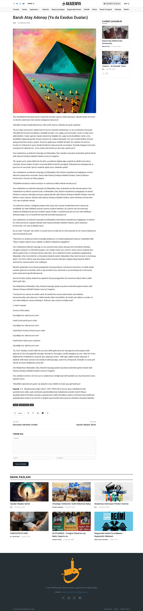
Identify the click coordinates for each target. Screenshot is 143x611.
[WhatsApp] (38, 413)
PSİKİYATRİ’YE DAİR (19, 533)
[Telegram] (43, 413)
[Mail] (17, 4)
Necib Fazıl (106, 46)
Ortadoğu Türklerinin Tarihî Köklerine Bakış (71, 504)
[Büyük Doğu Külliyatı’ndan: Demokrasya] (115, 32)
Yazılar (16, 405)
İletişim (116, 609)
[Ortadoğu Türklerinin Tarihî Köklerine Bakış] (71, 491)
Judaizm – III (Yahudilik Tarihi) (114, 66)
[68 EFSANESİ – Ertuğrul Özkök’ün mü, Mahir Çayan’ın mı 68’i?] (71, 521)
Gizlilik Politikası (125, 609)
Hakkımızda (108, 609)
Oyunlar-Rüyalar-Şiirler (86, 425)
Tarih (31, 405)
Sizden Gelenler (57, 507)
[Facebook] (14, 4)
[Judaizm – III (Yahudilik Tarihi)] (115, 57)
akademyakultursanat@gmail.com (74, 592)
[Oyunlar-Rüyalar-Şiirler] (29, 491)
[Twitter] (20, 4)
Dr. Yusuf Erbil (14, 536)
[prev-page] (103, 73)
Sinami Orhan (57, 539)
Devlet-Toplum (24, 405)
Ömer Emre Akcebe (101, 539)
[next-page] (106, 73)
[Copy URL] (47, 413)
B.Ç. (95, 507)
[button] (127, 3)
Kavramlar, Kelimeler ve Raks (25, 425)
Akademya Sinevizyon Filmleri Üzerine (111, 504)
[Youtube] (23, 4)
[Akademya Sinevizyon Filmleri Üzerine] (113, 491)
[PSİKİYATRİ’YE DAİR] (29, 521)
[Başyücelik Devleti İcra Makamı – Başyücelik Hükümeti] (113, 521)
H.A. (14, 23)
